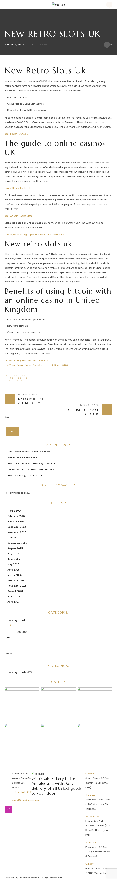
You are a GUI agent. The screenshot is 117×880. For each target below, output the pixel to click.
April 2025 (13, 569)
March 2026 (14, 510)
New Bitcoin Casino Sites (22, 457)
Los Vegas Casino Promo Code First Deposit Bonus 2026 (36, 365)
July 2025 (13, 553)
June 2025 (13, 559)
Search (8, 417)
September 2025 (17, 543)
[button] (109, 5)
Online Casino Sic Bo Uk (17, 188)
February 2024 (16, 580)
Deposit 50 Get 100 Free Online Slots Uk (31, 469)
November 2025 (16, 532)
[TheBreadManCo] (8, 809)
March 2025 (14, 575)
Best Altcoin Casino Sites (18, 215)
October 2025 (15, 537)
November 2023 (16, 585)
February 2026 (16, 516)
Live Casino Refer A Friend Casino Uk (29, 451)
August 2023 (15, 591)
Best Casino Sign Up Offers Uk (25, 475)
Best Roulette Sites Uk (17, 133)
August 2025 (15, 548)
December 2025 (16, 526)
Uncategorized (16, 620)
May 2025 (13, 564)
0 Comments (40, 44)
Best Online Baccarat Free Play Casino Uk (31, 463)
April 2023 (13, 601)
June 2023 (13, 596)
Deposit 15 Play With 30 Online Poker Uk (27, 360)
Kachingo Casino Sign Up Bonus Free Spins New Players (35, 234)
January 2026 (15, 521)
